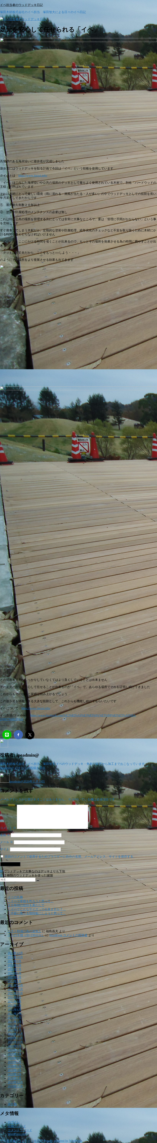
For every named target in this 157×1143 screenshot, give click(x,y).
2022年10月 (15, 957)
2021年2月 (14, 1025)
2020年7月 (14, 1054)
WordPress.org (16, 1134)
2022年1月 (14, 981)
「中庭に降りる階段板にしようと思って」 (37, 913)
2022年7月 (14, 969)
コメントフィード (20, 1130)
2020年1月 (14, 1078)
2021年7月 (14, 1005)
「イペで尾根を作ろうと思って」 (31, 901)
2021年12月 (15, 985)
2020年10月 (15, 1042)
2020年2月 (14, 1074)
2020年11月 (15, 1038)
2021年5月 (14, 1013)
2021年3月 (14, 1021)
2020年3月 (14, 1070)
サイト (4, 849)
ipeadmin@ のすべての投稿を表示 (22, 768)
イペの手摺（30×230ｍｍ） (26, 935)
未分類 (12, 1104)
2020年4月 (14, 1066)
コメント (8, 828)
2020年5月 (14, 1062)
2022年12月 (15, 953)
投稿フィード (17, 1126)
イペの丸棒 (15, 897)
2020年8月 (14, 1050)
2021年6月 (14, 1009)
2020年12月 (15, 1033)
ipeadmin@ (16, 781)
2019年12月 (15, 1082)
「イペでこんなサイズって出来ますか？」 (37, 909)
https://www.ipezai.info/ (32, 175)
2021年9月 (14, 997)
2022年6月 (14, 973)
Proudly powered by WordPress (63, 1140)
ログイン (14, 1122)
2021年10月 (15, 993)
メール (6, 842)
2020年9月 (14, 1046)
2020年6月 (14, 1058)
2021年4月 (14, 1017)
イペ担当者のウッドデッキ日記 (21, 5)
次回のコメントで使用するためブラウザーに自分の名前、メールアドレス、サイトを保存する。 (70, 856)
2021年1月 (14, 1029)
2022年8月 (14, 965)
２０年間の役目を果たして (26, 905)
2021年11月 (15, 989)
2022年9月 (14, 961)
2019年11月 (15, 1086)
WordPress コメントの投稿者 (68, 935)
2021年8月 (14, 1001)
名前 (5, 835)
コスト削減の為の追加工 (24, 931)
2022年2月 (14, 977)
